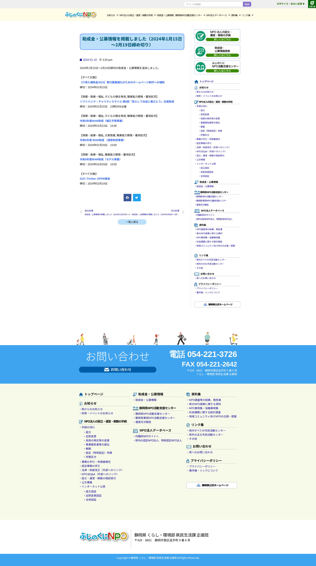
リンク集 (246, 15)
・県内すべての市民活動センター (210, 259)
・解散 (201, 126)
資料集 (234, 15)
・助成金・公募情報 (204, 186)
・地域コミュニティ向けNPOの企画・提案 (211, 416)
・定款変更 (203, 114)
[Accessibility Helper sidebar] (312, 4)
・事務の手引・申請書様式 (207, 139)
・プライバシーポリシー (206, 288)
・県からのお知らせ (204, 91)
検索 (247, 4)
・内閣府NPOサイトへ (204, 214)
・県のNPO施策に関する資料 (208, 233)
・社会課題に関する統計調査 (208, 241)
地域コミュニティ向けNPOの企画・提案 (216, 245)
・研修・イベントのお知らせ (208, 95)
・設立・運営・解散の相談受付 (209, 155)
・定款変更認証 (205, 171)
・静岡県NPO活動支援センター (208, 196)
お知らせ (111, 15)
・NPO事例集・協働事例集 (207, 237)
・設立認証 (203, 167)
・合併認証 (203, 176)
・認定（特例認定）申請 (210, 130)
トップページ (206, 81)
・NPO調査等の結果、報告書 (208, 229)
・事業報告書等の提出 (209, 122)
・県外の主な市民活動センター (209, 263)
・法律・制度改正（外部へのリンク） (212, 147)
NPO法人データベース (216, 15)
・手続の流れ (200, 106)
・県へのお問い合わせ (205, 278)
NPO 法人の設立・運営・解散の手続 (136, 15)
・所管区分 (203, 134)
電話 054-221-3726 (203, 354)
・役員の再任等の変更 (209, 118)
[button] (127, 197)
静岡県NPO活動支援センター (188, 15)
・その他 (198, 267)
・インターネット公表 (205, 163)
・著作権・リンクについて (207, 292)
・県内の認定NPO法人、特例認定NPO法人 (213, 219)
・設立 (201, 110)
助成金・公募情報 (165, 15)
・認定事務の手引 (202, 143)
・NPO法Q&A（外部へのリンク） (210, 151)
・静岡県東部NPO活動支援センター (210, 200)
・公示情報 (199, 159)
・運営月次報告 (201, 204)
